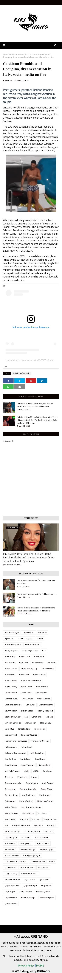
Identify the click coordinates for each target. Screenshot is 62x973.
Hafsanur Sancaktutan (15, 753)
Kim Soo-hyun (11, 795)
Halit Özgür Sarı (37, 753)
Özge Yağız (10, 891)
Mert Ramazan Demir (31, 807)
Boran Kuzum (11, 668)
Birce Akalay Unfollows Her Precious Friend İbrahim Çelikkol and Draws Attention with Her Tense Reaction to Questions (29, 557)
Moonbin (36, 819)
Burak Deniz (10, 674)
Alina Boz (42, 632)
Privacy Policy (26, 965)
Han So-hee (10, 759)
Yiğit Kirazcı (29, 879)
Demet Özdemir (46, 705)
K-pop (34, 777)
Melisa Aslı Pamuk (45, 801)
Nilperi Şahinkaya (12, 831)
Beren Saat (39, 656)
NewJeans (38, 825)
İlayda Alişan (11, 897)
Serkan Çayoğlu (47, 849)
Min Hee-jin (43, 813)
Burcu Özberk (11, 680)
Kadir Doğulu (48, 783)
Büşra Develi (26, 686)
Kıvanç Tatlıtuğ (26, 801)
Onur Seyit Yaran (32, 831)
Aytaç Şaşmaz (11, 650)
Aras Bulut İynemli (13, 644)
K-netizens (22, 777)
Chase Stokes (43, 698)
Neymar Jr (52, 825)
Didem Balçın (27, 711)
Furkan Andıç (11, 747)
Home (5, 54)
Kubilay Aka (44, 795)
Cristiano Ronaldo (18, 54)
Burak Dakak (48, 668)
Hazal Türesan (27, 765)
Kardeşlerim (10, 789)
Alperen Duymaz (25, 638)
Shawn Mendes (12, 855)
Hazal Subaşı (11, 765)
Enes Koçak (39, 729)
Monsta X (24, 819)
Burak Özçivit (39, 674)
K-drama (9, 777)
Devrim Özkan (11, 711)
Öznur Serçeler (25, 891)
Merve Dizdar (28, 813)
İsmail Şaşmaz (47, 897)
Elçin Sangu (45, 723)
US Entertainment (12, 879)
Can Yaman (42, 686)
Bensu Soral (24, 656)
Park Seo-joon (11, 837)
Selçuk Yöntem (42, 843)
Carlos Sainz (41, 692)
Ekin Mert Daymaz (13, 723)
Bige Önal (23, 662)
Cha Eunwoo (27, 698)
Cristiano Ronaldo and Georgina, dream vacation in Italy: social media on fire (35, 405)
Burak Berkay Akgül (30, 668)
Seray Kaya (10, 849)
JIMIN (26, 771)
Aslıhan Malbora (32, 644)
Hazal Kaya (40, 759)
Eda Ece (49, 717)
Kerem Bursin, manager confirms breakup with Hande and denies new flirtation (36, 609)
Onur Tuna (48, 831)
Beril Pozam (10, 662)
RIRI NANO (9, 80)
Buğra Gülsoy (11, 686)
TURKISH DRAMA (38, 861)
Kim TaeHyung (28, 795)
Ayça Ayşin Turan (30, 650)
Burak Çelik (24, 674)
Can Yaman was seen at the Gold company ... (36, 594)
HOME (40, 965)
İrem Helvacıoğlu (28, 897)
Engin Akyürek (11, 735)
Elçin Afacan (30, 723)
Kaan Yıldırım (32, 783)
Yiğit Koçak (44, 879)
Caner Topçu (11, 692)
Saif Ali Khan (10, 843)
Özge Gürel (46, 885)
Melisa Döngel (11, 807)
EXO (26, 717)
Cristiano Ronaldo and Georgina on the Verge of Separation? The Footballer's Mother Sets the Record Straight (37, 420)
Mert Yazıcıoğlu (11, 813)
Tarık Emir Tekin (27, 867)
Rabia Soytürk (41, 837)
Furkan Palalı (26, 747)
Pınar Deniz (26, 837)
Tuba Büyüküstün (29, 873)
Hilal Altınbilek (44, 765)
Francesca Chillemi (40, 741)
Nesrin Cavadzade (21, 825)
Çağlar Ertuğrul (30, 885)
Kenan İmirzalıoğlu (28, 789)
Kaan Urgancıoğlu (13, 783)
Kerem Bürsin (47, 789)
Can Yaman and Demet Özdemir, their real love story (36, 582)
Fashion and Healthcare (16, 741)
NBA (6, 825)
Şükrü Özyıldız (11, 903)
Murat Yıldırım (50, 819)
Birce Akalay (37, 662)
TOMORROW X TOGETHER (16, 861)
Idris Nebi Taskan (12, 771)
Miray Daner (10, 819)
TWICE (52, 861)
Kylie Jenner (10, 801)
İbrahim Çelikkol (43, 891)
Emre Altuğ (9, 729)
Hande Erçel (25, 759)
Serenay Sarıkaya (27, 849)
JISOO (36, 771)
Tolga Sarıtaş (11, 873)
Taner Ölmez (10, 867)
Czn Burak (30, 705)
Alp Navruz (9, 638)
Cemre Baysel (11, 698)
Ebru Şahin (37, 717)
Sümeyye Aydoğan (31, 855)
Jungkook (47, 771)
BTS (44, 650)
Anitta (40, 638)
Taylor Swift (43, 867)
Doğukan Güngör (12, 717)
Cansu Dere (26, 692)
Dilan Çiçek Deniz (45, 711)
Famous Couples (29, 735)
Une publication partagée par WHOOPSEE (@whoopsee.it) (34, 360)
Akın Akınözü (28, 632)
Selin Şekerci (25, 843)
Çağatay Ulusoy (12, 885)
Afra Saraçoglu (12, 632)
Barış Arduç (10, 656)
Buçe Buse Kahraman (31, 680)
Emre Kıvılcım (24, 729)
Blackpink (52, 662)
